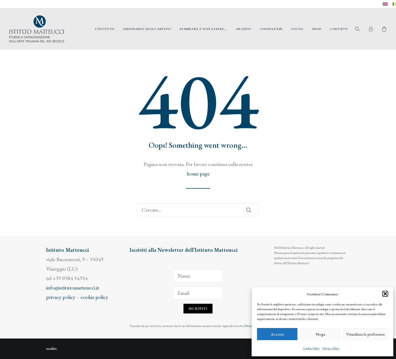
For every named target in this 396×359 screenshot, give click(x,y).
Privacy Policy (330, 348)
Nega (320, 334)
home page (198, 173)
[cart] (383, 29)
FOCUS (297, 29)
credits (51, 348)
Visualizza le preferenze (365, 334)
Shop (316, 29)
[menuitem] (385, 4)
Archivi (243, 29)
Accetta (277, 334)
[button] (385, 293)
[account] (373, 29)
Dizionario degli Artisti (147, 29)
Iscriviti (198, 308)
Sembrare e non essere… (203, 29)
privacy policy (60, 297)
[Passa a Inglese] (385, 4)
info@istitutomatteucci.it (72, 287)
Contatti (339, 29)
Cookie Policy (311, 348)
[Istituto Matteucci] (36, 28)
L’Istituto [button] (104, 29)
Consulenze (271, 29)
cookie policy (94, 297)
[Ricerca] (198, 209)
